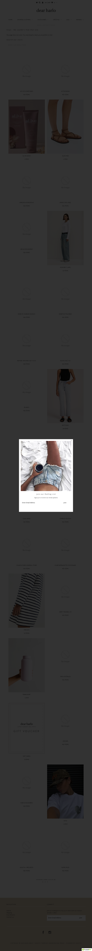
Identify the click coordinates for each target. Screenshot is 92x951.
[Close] (71, 441)
